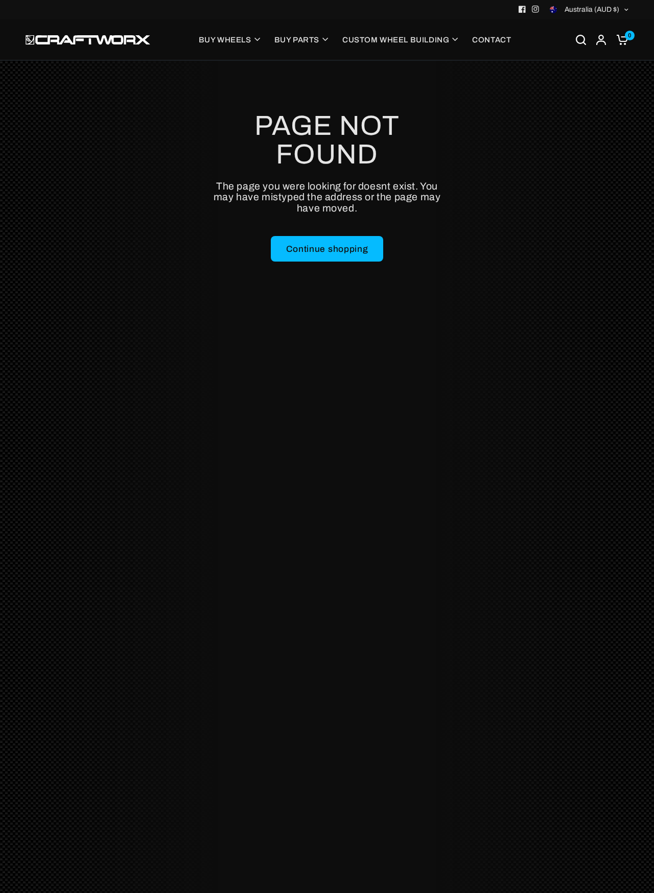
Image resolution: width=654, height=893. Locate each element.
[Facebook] (522, 9)
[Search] (581, 39)
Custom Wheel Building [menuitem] (395, 40)
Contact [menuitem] (491, 40)
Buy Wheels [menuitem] (225, 40)
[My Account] (601, 39)
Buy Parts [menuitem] (296, 40)
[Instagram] (535, 9)
